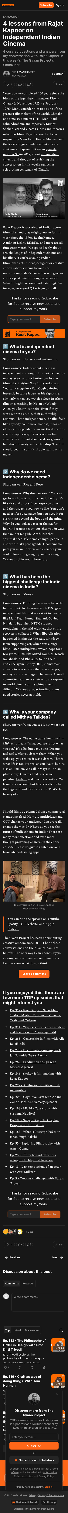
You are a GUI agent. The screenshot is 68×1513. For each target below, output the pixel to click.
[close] (57, 1394)
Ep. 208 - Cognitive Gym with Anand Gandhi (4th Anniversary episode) (36, 1099)
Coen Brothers (53, 398)
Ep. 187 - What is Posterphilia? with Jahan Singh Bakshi (35, 1134)
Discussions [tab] (32, 1330)
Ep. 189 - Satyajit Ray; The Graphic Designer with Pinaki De (34, 1123)
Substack (18, 1508)
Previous (14, 1257)
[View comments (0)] (20, 84)
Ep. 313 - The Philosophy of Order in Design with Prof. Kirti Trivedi (24, 1345)
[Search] (61, 1330)
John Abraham (13, 123)
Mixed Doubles (42, 654)
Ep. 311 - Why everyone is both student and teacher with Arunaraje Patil (37, 1030)
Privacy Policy (46, 1476)
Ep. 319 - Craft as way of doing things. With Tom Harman (22, 1381)
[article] (34, 1354)
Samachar (11, 16)
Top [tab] (7, 1330)
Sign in (60, 5)
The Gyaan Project (23, 72)
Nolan (37, 403)
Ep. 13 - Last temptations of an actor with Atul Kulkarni (35, 1169)
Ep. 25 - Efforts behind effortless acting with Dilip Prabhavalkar (33, 1158)
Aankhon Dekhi (14, 242)
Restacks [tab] (27, 1283)
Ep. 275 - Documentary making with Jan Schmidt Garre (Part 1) (35, 1053)
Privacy (32, 1495)
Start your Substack (27, 1502)
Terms (41, 1495)
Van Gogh (39, 388)
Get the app (49, 1502)
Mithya (8, 743)
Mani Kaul (49, 118)
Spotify (12, 924)
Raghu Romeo (43, 237)
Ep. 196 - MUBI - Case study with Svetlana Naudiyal (33, 1111)
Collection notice (55, 1495)
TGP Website (28, 924)
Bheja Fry (31, 659)
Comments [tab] (12, 1283)
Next (55, 1257)
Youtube (53, 918)
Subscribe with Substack (36, 1460)
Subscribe (46, 5)
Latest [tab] (17, 1330)
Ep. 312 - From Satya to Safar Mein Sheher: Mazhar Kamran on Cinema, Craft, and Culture (35, 1015)
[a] (58, 1345)
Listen (59, 74)
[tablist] (19, 1283)
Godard (21, 779)
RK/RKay (33, 242)
